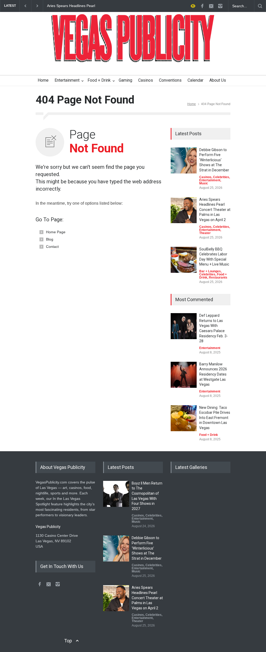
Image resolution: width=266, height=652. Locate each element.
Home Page (55, 232)
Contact (52, 246)
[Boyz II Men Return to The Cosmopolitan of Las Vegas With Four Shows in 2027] (116, 494)
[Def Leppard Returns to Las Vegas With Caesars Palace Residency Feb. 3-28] (184, 326)
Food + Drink (99, 80)
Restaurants (218, 277)
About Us (217, 80)
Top (68, 640)
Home (43, 80)
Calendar (195, 80)
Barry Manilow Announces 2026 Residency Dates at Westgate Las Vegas (213, 374)
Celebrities (221, 177)
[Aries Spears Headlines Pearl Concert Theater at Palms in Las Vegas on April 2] (184, 210)
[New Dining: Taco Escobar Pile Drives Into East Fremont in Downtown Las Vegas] (184, 418)
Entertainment (67, 80)
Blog (49, 239)
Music (203, 183)
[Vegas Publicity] (133, 54)
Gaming (125, 80)
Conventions (170, 80)
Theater (205, 233)
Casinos (145, 80)
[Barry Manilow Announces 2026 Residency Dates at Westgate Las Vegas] (184, 375)
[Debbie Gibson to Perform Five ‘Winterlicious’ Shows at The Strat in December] (184, 160)
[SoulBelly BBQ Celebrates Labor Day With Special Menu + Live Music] (184, 260)
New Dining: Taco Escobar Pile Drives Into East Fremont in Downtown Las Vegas (214, 417)
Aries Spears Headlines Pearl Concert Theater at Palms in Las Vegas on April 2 (73, 6)
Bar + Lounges (210, 271)
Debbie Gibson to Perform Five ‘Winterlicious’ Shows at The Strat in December (214, 160)
